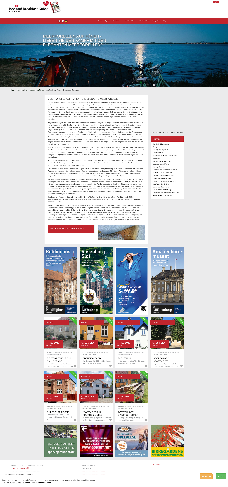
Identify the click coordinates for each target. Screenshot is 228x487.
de (66, 21)
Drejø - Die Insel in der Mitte (162, 178)
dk (59, 21)
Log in (215, 2)
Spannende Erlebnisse (113, 21)
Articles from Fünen (36, 90)
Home (100, 21)
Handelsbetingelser (89, 465)
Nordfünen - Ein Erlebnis (161, 184)
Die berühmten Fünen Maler (162, 161)
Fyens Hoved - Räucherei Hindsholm (165, 170)
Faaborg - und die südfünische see (164, 181)
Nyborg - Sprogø (158, 167)
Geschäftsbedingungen (41, 482)
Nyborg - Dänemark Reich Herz (163, 175)
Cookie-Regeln (24, 482)
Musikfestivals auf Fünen (161, 164)
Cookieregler (86, 468)
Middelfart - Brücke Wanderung (163, 173)
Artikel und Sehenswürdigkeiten (149, 21)
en (63, 21)
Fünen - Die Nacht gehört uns (162, 195)
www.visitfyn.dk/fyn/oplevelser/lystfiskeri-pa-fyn (66, 228)
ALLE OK (221, 476)
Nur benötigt (206, 476)
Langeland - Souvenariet (161, 187)
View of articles (22, 90)
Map (164, 21)
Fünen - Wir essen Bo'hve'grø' (162, 190)
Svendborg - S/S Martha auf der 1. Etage (166, 193)
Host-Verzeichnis (129, 21)
